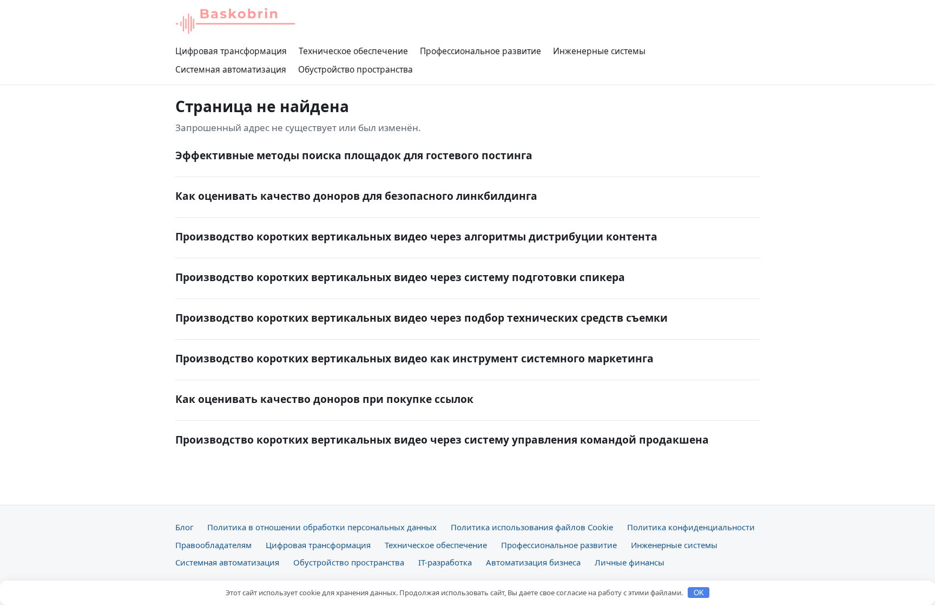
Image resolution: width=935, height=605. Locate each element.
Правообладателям (213, 544)
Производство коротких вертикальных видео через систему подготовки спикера (400, 277)
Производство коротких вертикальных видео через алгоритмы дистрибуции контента (416, 236)
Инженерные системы (599, 51)
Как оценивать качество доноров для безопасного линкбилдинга (356, 195)
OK (699, 593)
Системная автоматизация (230, 69)
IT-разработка (445, 562)
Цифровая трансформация (231, 51)
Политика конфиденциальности (691, 527)
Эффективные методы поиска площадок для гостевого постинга (353, 155)
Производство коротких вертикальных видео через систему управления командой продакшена (442, 439)
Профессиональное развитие (480, 51)
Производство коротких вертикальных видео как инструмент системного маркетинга (414, 358)
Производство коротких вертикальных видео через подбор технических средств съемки (421, 317)
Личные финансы (629, 562)
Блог (184, 527)
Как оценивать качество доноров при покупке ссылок (324, 399)
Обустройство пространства (355, 69)
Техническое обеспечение (353, 51)
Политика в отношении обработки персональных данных (322, 527)
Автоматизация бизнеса (533, 562)
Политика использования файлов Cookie (532, 527)
